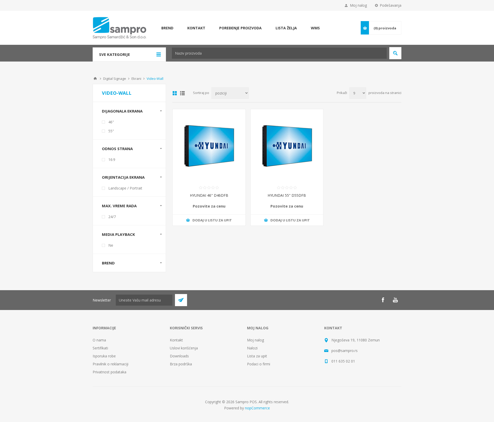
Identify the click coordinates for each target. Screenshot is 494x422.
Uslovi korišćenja (184, 348)
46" (111, 121)
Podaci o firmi (258, 363)
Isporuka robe (104, 356)
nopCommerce (257, 408)
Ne (110, 245)
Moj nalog (358, 5)
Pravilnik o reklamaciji (110, 363)
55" (111, 130)
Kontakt (176, 340)
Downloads (179, 356)
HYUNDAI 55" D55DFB (287, 195)
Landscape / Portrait (125, 188)
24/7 (112, 216)
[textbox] (279, 53)
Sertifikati (100, 348)
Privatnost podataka (109, 371)
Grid (174, 93)
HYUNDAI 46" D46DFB (209, 195)
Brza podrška (181, 363)
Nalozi (252, 348)
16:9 (111, 159)
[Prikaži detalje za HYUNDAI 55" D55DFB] (287, 145)
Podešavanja (390, 5)
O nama (99, 340)
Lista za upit (257, 356)
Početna (95, 78)
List (182, 93)
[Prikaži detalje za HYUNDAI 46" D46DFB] (209, 145)
